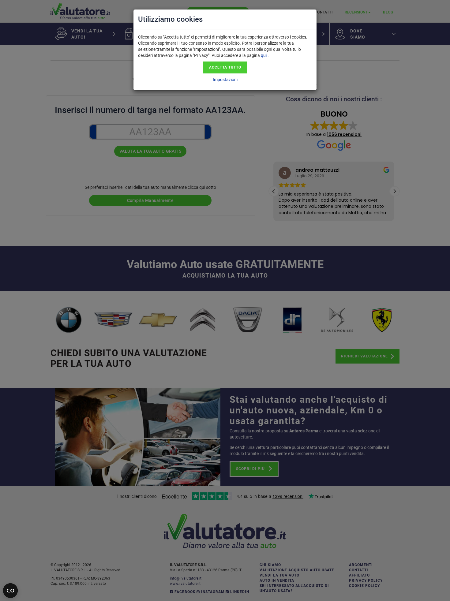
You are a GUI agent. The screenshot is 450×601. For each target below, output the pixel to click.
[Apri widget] (10, 590)
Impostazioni (225, 79)
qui (264, 55)
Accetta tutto (225, 67)
